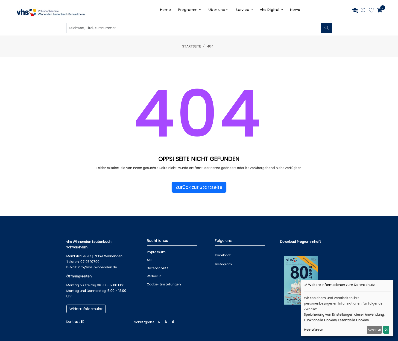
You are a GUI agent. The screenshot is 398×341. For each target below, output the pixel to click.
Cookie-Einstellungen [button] (164, 284)
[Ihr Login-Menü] (363, 10)
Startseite (191, 46)
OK (386, 330)
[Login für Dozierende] (355, 10)
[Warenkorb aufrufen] (379, 10)
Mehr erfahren (313, 330)
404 (210, 46)
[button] (199, 187)
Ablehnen (374, 330)
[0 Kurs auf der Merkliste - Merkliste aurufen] (371, 11)
